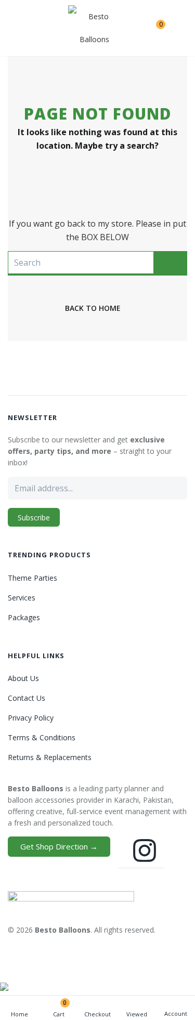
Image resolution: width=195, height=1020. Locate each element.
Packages (24, 617)
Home (19, 1014)
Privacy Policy (31, 718)
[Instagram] (145, 851)
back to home (93, 308)
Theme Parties (32, 578)
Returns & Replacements (50, 757)
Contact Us (26, 698)
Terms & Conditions (41, 737)
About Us (23, 678)
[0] (153, 28)
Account (175, 1013)
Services (21, 598)
